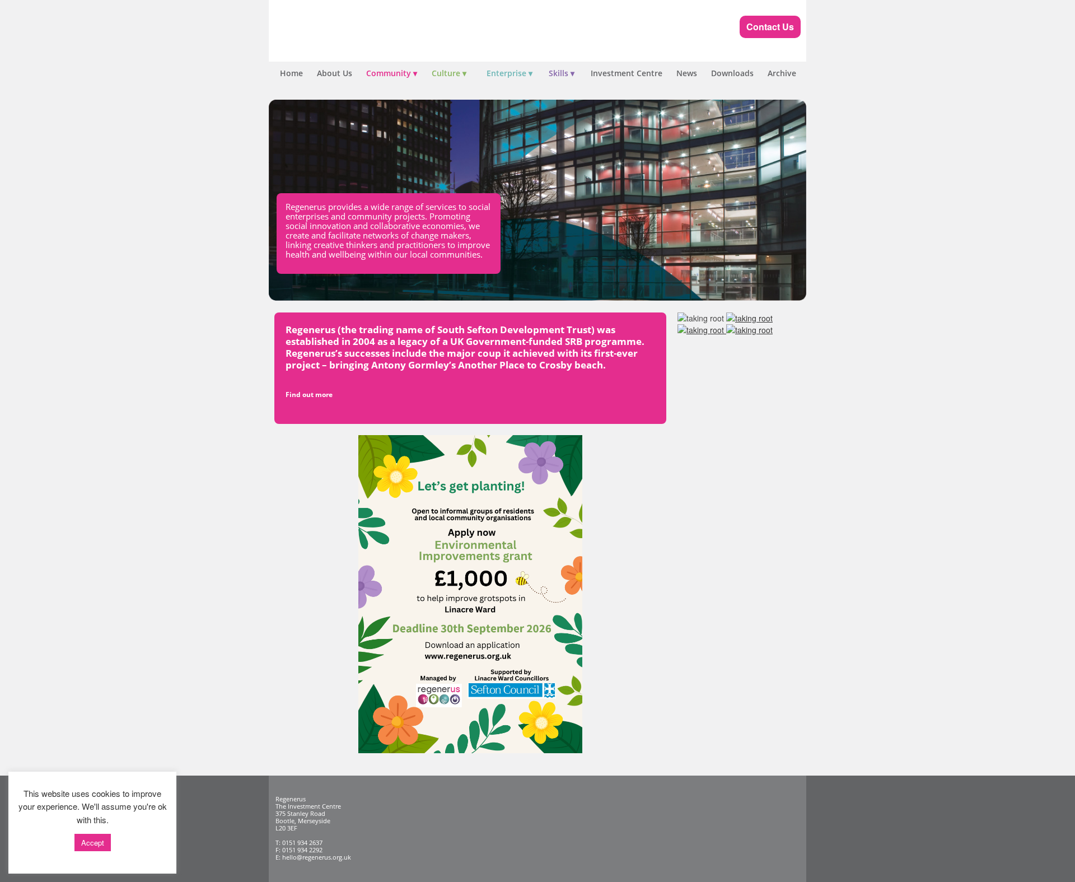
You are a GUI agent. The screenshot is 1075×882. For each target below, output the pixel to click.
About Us (334, 73)
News (686, 73)
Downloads (732, 73)
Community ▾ (391, 73)
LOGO (352, 33)
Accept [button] (92, 842)
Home (291, 73)
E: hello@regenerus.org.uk (313, 857)
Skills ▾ (561, 73)
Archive (782, 73)
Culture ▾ (449, 73)
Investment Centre (626, 73)
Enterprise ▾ (509, 73)
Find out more (309, 394)
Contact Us (770, 26)
